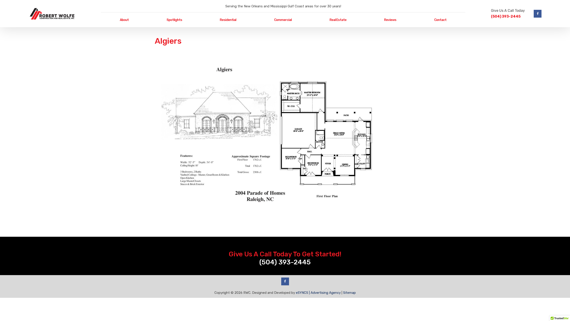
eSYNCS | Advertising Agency (318, 293)
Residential (228, 20)
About (124, 20)
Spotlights (174, 20)
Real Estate (338, 20)
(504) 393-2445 (506, 16)
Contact (440, 20)
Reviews (390, 20)
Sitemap (349, 293)
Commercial (283, 20)
